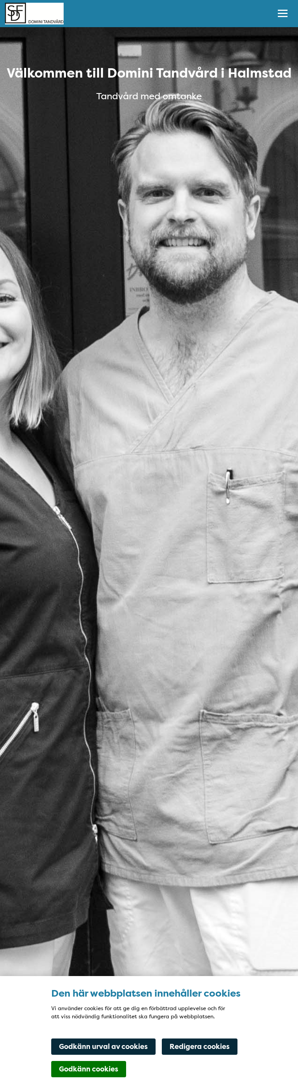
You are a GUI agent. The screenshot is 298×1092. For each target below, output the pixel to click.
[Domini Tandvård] (132, 13)
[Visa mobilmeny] (282, 13)
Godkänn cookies (88, 1069)
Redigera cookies (200, 1046)
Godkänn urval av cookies (103, 1046)
